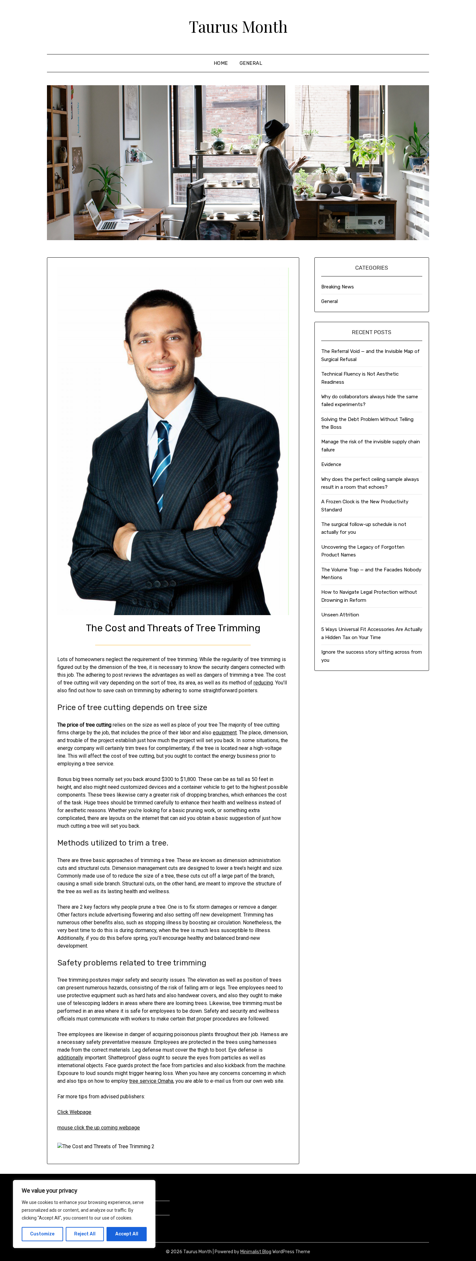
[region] (84, 1214)
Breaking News (337, 287)
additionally (70, 1058)
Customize (42, 1234)
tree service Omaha (151, 1081)
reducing (263, 683)
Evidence (331, 464)
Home (221, 63)
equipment (225, 733)
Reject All (85, 1234)
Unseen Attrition (340, 615)
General (251, 63)
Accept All (126, 1234)
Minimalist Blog (255, 1252)
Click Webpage (74, 1112)
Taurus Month (238, 26)
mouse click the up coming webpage (98, 1128)
